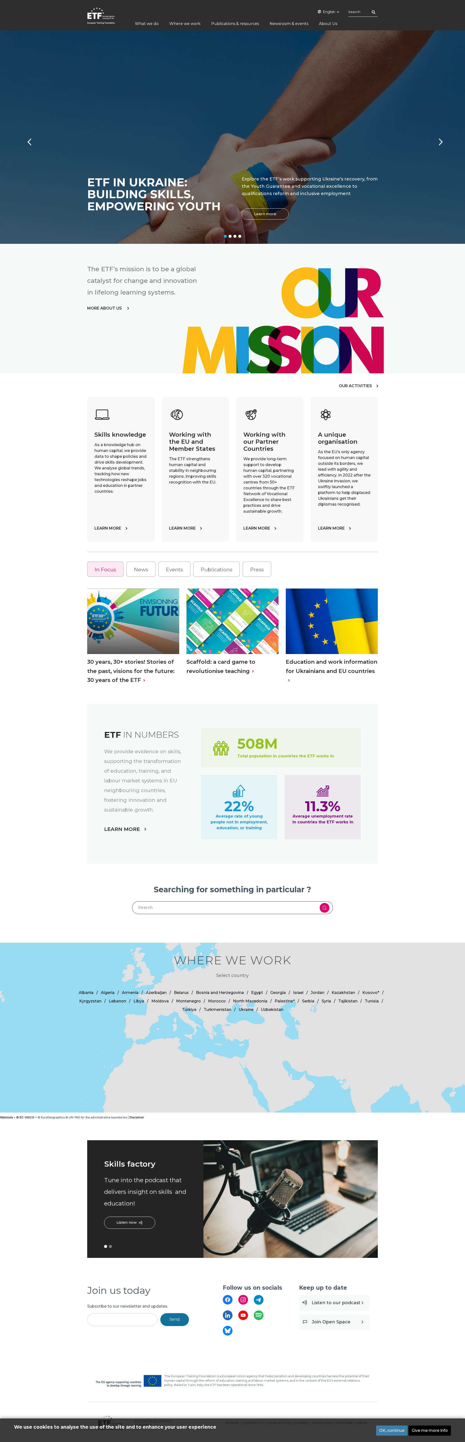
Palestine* (285, 1001)
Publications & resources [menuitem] (235, 23)
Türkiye (189, 1009)
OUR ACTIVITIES (355, 386)
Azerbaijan (156, 992)
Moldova (160, 1001)
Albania (86, 992)
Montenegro (188, 1001)
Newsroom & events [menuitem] (289, 23)
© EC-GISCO (25, 1117)
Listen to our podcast (336, 1302)
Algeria (108, 992)
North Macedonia (250, 1001)
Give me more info (430, 1430)
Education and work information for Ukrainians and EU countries (331, 666)
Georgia (278, 992)
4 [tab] (239, 236)
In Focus (105, 569)
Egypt (257, 992)
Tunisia (372, 1001)
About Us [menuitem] (328, 23)
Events (174, 569)
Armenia (130, 992)
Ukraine (246, 1009)
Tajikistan (347, 1001)
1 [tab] (225, 236)
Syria (326, 1001)
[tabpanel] (232, 137)
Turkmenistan (217, 1009)
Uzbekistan (272, 1009)
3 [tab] (234, 236)
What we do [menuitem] (147, 23)
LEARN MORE (107, 528)
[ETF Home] (106, 18)
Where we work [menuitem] (185, 23)
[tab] (105, 569)
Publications (216, 569)
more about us (105, 308)
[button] (205, 1023)
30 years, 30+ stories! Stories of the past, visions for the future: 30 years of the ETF (131, 671)
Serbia (308, 1001)
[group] (232, 1028)
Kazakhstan (343, 992)
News (141, 569)
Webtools (6, 1117)
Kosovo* (370, 992)
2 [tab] (230, 236)
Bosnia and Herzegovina (220, 992)
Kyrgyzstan (90, 1001)
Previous (26, 139)
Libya (138, 1001)
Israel (298, 992)
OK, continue (391, 1430)
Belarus (181, 992)
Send (175, 1319)
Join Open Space (331, 1322)
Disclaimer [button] (136, 1117)
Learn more (265, 214)
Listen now (126, 1222)
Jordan (317, 992)
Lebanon (117, 1001)
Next (438, 139)
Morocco (217, 1001)
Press (257, 569)
